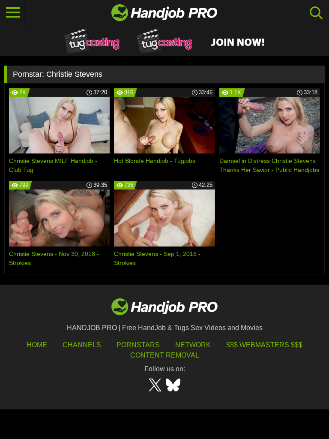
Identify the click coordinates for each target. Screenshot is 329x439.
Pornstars (138, 345)
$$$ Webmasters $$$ (264, 345)
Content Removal (164, 355)
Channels (82, 345)
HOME (37, 345)
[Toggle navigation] (13, 13)
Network (193, 345)
